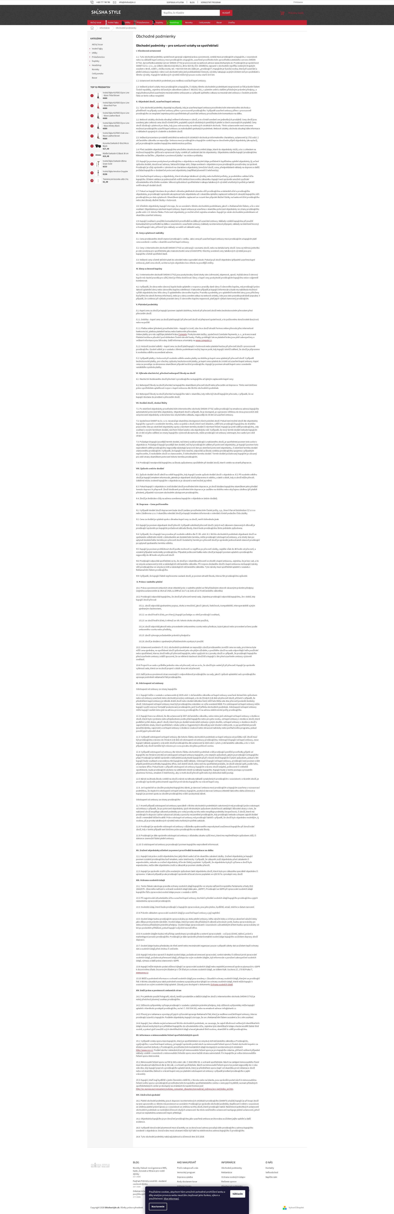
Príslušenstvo (98, 57)
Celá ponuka (97, 73)
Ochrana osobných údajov (233, 1177)
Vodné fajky (97, 48)
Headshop (96, 65)
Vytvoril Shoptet (296, 1207)
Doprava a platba (175, 2)
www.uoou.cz (142, 972)
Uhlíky (94, 52)
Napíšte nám (271, 1177)
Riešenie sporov (229, 1181)
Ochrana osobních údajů (222, 984)
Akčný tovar (97, 44)
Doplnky (95, 61)
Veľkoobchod (272, 1172)
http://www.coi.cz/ (144, 1050)
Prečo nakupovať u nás (187, 1168)
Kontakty (270, 1168)
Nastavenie (158, 1206)
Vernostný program (211, 2)
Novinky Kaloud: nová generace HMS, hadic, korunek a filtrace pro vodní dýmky (150, 1171)
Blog (192, 2)
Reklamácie (226, 1172)
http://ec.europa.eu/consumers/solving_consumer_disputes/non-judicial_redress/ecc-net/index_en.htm (184, 1089)
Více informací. (171, 1198)
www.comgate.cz (204, 340)
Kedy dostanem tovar (187, 1181)
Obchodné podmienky (231, 1168)
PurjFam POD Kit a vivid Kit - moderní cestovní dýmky (149, 1183)
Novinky (95, 69)
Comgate (182, 334)
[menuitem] (95, 22)
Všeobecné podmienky (232, 1186)
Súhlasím (238, 1194)
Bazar (94, 77)
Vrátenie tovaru (184, 1186)
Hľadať (226, 12)
